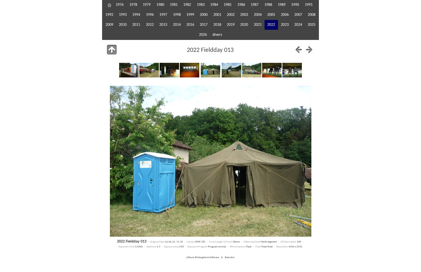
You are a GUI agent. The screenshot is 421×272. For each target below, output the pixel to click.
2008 (312, 15)
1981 (174, 5)
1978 (133, 5)
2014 (177, 25)
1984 (214, 5)
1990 (295, 5)
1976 (120, 5)
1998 (177, 15)
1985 (227, 5)
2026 (203, 35)
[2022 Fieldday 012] (189, 70)
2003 (244, 15)
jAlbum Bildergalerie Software (202, 257)
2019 (231, 25)
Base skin (230, 257)
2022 (271, 25)
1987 (254, 5)
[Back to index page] (112, 50)
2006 (285, 15)
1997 (163, 15)
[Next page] (309, 50)
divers (217, 35)
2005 (271, 15)
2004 (258, 15)
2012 (150, 25)
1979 (147, 5)
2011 (136, 25)
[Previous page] (299, 50)
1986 (241, 5)
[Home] (109, 5)
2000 (204, 15)
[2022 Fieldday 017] (292, 70)
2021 (258, 25)
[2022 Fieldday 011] (169, 70)
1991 (309, 5)
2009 (109, 25)
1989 (282, 5)
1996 (150, 15)
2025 (312, 25)
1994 (136, 15)
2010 (123, 25)
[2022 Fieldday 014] (231, 70)
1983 (201, 5)
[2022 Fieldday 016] (272, 70)
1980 (160, 5)
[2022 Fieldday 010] (149, 70)
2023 (285, 25)
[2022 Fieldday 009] (129, 70)
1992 (109, 15)
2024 (298, 25)
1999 (190, 15)
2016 (190, 25)
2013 (163, 25)
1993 (123, 15)
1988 (268, 5)
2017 (204, 25)
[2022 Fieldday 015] (251, 70)
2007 (298, 15)
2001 (217, 15)
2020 (244, 25)
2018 (217, 25)
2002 (231, 15)
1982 (187, 5)
